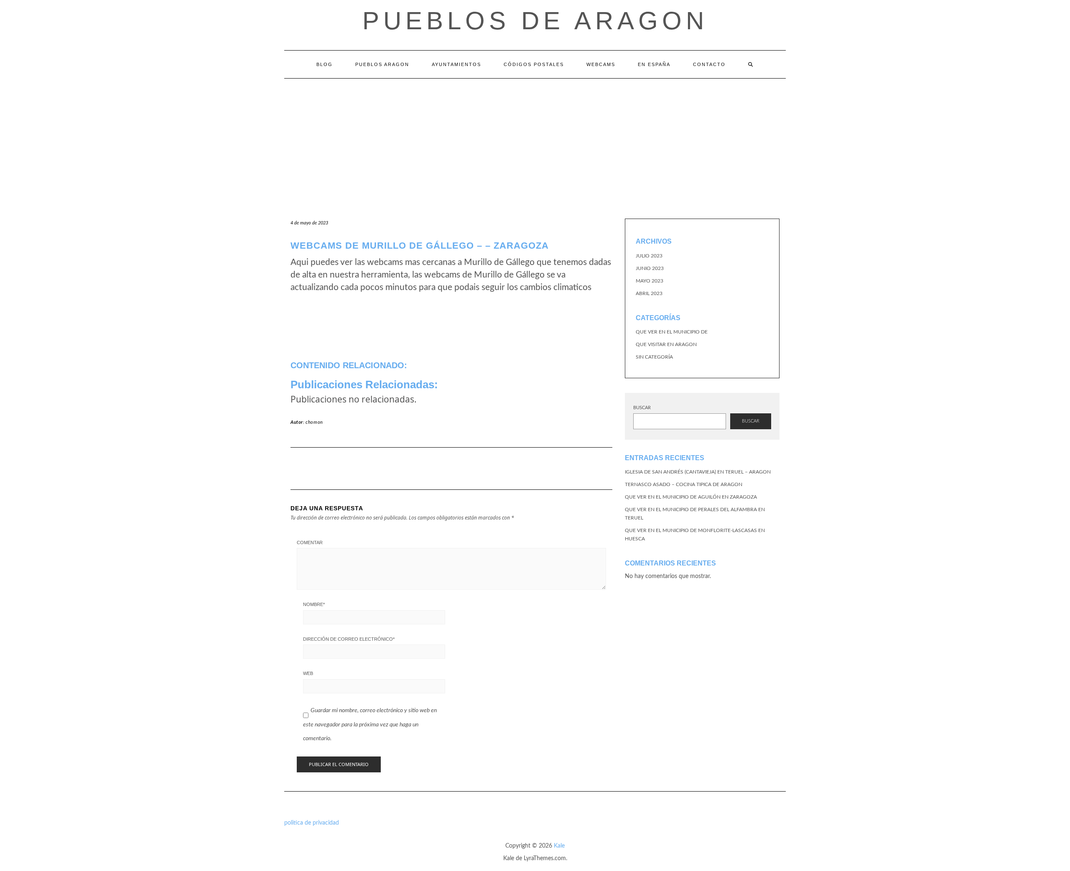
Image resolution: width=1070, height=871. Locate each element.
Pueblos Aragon (382, 64)
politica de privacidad (311, 823)
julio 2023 (649, 255)
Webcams (600, 64)
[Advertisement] (535, 141)
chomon (314, 422)
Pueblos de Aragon (535, 21)
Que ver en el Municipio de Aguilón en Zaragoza (691, 496)
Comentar (310, 542)
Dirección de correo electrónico (349, 639)
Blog (324, 64)
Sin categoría (654, 356)
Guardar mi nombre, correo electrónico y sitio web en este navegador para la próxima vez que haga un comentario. (370, 724)
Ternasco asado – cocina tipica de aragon (683, 484)
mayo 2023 (649, 280)
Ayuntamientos (456, 64)
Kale (559, 846)
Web (308, 673)
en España (654, 64)
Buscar (642, 407)
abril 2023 (649, 293)
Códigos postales (534, 64)
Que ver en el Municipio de (672, 331)
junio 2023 (650, 268)
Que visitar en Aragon (666, 344)
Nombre (314, 604)
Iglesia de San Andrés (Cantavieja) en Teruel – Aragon (698, 471)
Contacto (709, 64)
